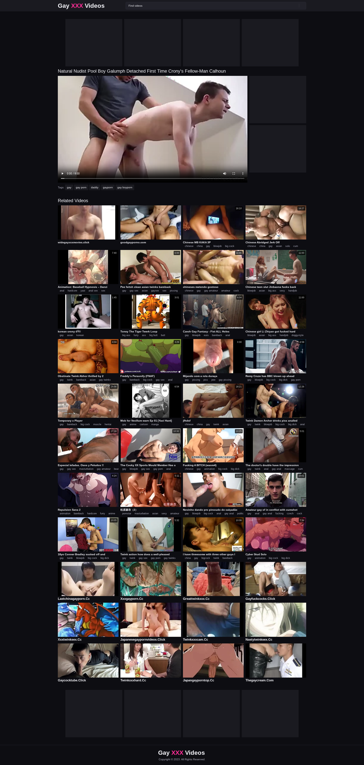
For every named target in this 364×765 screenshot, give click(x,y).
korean (80, 335)
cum (295, 246)
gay (69, 187)
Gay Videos (81, 5)
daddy (94, 187)
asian (279, 246)
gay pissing (225, 379)
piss (205, 379)
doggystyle (298, 335)
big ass (272, 290)
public (240, 513)
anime (133, 424)
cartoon (144, 424)
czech (290, 513)
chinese (189, 246)
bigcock (206, 558)
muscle (97, 424)
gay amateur (211, 290)
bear (116, 468)
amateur (225, 290)
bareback (217, 335)
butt (163, 335)
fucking (279, 513)
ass (144, 335)
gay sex (134, 290)
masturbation (86, 468)
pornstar (126, 513)
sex (103, 290)
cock (236, 290)
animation (209, 468)
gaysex (155, 290)
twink (70, 379)
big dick (283, 379)
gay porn (81, 187)
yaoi (83, 290)
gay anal (276, 468)
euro (206, 335)
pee (213, 379)
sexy (282, 290)
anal (62, 290)
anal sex (93, 290)
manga (155, 424)
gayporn (108, 187)
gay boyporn (124, 187)
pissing (174, 290)
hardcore (72, 290)
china (200, 246)
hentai (108, 424)
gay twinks (105, 379)
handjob (292, 290)
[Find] (302, 5)
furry (136, 335)
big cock (229, 246)
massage (290, 468)
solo (287, 246)
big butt (153, 335)
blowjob (217, 246)
